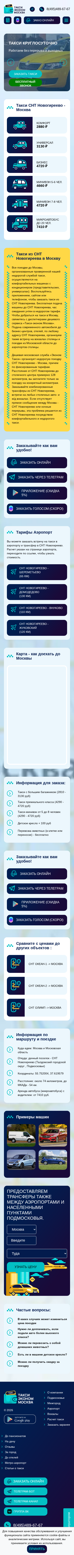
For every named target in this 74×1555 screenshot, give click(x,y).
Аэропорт (53, 1408)
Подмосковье (56, 1397)
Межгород (53, 1403)
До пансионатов (15, 1436)
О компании (55, 1392)
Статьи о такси (14, 1468)
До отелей (11, 1457)
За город (10, 1452)
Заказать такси (25, 74)
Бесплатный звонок (25, 83)
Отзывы (10, 1446)
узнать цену (26, 1267)
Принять (37, 1549)
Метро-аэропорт (15, 1462)
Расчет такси (55, 1419)
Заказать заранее (58, 1424)
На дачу (10, 1441)
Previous (10, 62)
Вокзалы (52, 1413)
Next (63, 62)
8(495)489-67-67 (58, 9)
